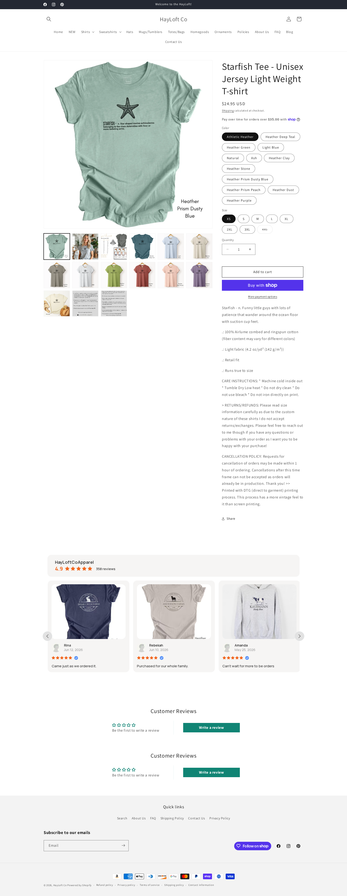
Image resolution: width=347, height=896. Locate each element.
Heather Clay (279, 158)
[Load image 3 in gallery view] (114, 246)
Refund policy (104, 885)
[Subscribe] (123, 845)
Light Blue (270, 147)
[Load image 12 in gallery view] (199, 275)
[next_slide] (299, 636)
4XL (267, 230)
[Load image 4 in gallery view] (142, 246)
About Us (139, 818)
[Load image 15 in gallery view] (114, 303)
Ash (254, 158)
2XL (230, 229)
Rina (67, 645)
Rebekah (156, 645)
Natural (233, 158)
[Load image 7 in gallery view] (57, 275)
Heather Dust (283, 190)
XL (286, 219)
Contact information (201, 885)
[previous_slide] (47, 636)
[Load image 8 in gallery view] (85, 275)
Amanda (240, 645)
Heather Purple (239, 200)
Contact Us (196, 818)
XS (229, 219)
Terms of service (150, 885)
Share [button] (231, 518)
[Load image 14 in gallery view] (85, 303)
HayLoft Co (60, 885)
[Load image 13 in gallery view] (57, 303)
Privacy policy (126, 885)
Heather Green (238, 147)
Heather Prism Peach (244, 190)
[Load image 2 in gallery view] (85, 246)
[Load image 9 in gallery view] (114, 275)
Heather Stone (238, 168)
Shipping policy (174, 885)
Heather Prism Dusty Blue (247, 179)
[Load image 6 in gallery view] (199, 246)
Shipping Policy (172, 818)
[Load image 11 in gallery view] (171, 275)
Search (122, 818)
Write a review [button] (211, 727)
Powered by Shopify (79, 885)
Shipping (228, 110)
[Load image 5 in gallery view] (171, 246)
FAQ (153, 818)
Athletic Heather (240, 137)
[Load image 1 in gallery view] (57, 246)
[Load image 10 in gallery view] (142, 275)
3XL (247, 229)
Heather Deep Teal (280, 137)
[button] (49, 19)
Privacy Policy (219, 818)
